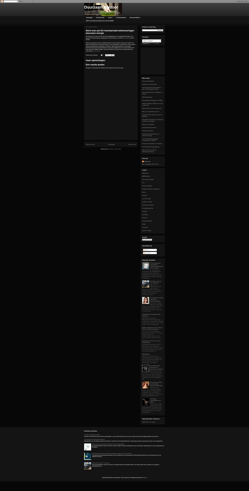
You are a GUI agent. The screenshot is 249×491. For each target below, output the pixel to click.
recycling (145, 227)
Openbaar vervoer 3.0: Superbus (156, 282)
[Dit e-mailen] (106, 55)
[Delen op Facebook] (112, 55)
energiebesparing (147, 208)
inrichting (145, 214)
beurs (144, 192)
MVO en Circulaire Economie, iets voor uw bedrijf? (100, 20)
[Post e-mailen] (101, 55)
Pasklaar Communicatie (149, 84)
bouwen (144, 195)
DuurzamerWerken (135, 17)
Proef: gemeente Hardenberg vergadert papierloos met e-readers (156, 265)
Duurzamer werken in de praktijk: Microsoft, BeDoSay (156, 383)
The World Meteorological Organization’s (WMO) (150, 139)
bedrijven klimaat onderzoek (151, 189)
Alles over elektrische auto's (150, 111)
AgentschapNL (126, 38)
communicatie (146, 198)
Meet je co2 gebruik (148, 124)
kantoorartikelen (147, 221)
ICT (143, 182)
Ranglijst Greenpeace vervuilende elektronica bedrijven (152, 120)
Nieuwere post (90, 144)
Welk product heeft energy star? (152, 108)
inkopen (144, 211)
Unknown (147, 161)
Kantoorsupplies (147, 186)
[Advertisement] (110, 126)
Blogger (145, 477)
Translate (157, 43)
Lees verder (96, 51)
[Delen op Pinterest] (113, 55)
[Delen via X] (110, 55)
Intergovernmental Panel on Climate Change (150, 134)
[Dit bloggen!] (108, 55)
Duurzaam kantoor (101, 7)
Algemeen (145, 173)
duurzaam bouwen (148, 205)
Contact (110, 17)
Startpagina (89, 17)
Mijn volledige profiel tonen (150, 164)
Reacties (147, 253)
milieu (144, 224)
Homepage (111, 144)
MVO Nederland (147, 97)
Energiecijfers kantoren (149, 127)
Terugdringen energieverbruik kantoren (94, 439)
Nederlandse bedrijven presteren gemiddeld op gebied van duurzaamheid (111, 453)
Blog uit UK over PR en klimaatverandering (149, 150)
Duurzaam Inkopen (148, 179)
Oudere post (132, 144)
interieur (144, 217)
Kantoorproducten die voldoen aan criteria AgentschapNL (151, 88)
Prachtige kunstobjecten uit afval (155, 400)
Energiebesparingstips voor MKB (152, 100)
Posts (146, 250)
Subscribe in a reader (148, 422)
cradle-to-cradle (147, 202)
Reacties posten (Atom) (115, 149)
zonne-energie (146, 230)
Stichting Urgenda (147, 131)
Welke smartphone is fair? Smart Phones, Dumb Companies (152, 328)
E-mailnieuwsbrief (121, 17)
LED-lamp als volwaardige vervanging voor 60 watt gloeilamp (108, 444)
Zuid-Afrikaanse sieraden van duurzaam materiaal (156, 367)
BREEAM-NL (146, 176)
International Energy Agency (151, 147)
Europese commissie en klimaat (152, 143)
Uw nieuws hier (100, 17)
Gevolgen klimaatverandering (92, 434)
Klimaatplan (145, 354)
